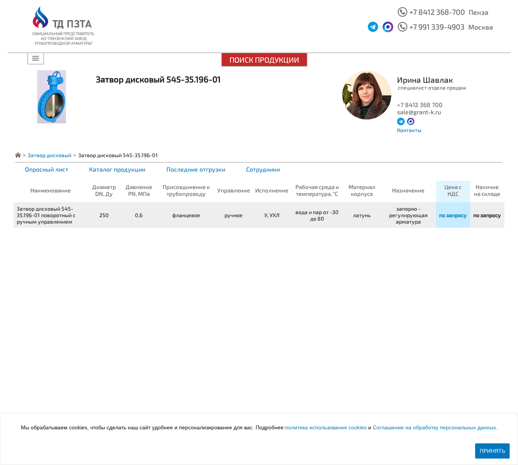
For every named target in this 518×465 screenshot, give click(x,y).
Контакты (409, 130)
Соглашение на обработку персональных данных (434, 427)
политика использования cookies (326, 427)
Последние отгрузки (195, 169)
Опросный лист (46, 169)
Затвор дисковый (49, 155)
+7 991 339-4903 (437, 26)
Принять (492, 451)
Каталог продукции (117, 169)
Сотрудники (263, 169)
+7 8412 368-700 (437, 11)
